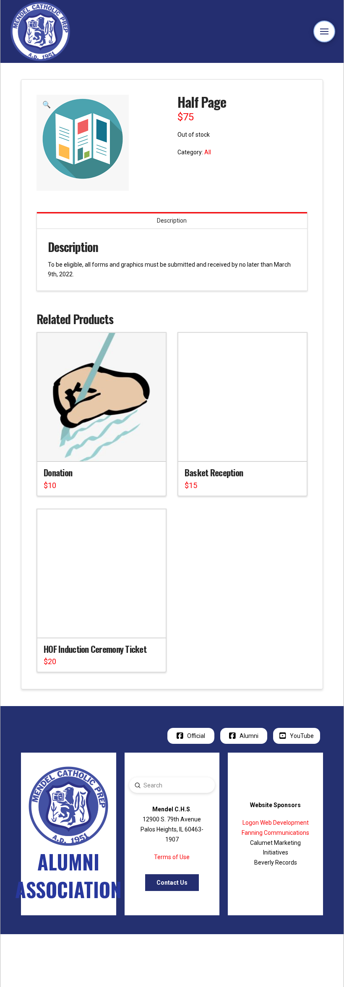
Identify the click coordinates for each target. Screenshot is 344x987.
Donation (58, 472)
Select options (105, 624)
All (207, 152)
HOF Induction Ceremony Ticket (95, 648)
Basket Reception (214, 472)
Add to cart (105, 447)
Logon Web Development (275, 822)
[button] (324, 32)
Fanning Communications (275, 832)
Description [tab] (172, 220)
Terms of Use (172, 857)
